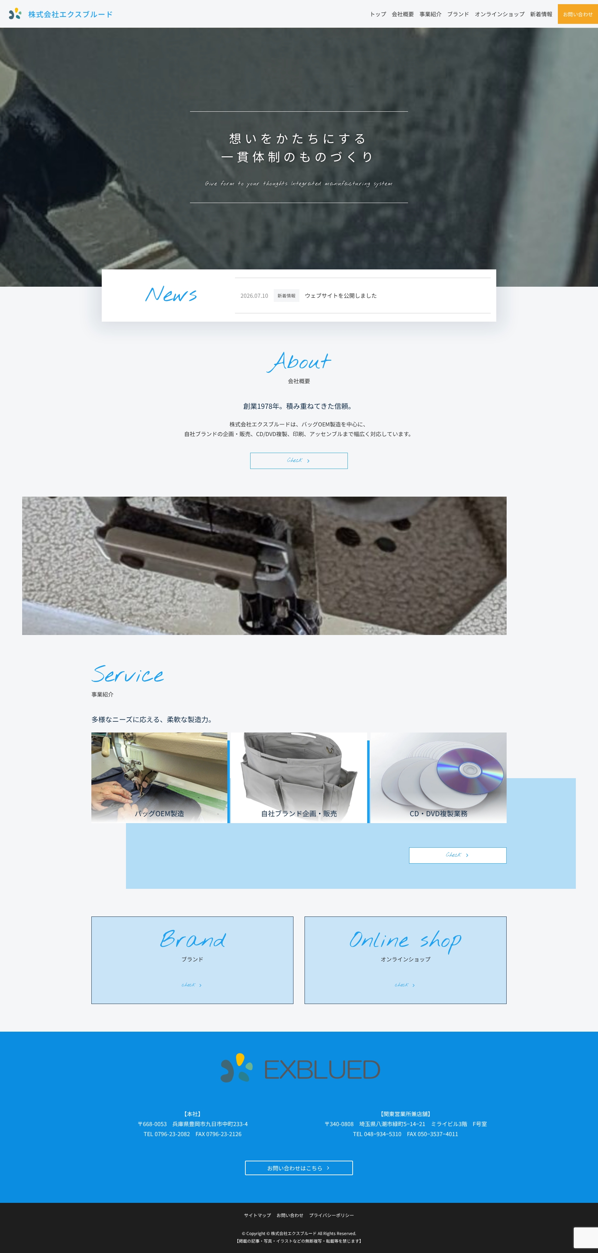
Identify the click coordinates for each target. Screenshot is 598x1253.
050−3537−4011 (438, 1134)
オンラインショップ (500, 14)
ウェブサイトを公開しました (341, 295)
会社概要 (403, 14)
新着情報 (541, 14)
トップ (378, 14)
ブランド (458, 14)
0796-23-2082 (172, 1134)
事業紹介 (430, 14)
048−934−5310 (382, 1134)
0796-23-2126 (224, 1134)
